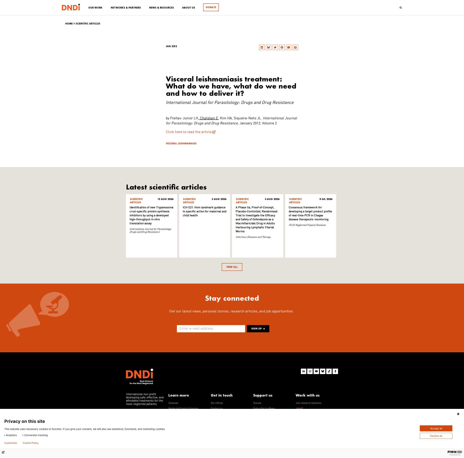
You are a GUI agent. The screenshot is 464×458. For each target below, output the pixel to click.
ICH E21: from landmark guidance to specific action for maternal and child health (204, 211)
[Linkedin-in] (303, 371)
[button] (262, 47)
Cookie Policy (31, 443)
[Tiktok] (329, 371)
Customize (10, 443)
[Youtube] (316, 371)
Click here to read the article (189, 132)
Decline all (436, 435)
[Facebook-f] (335, 371)
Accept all (436, 428)
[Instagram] (310, 371)
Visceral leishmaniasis (181, 143)
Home (69, 23)
